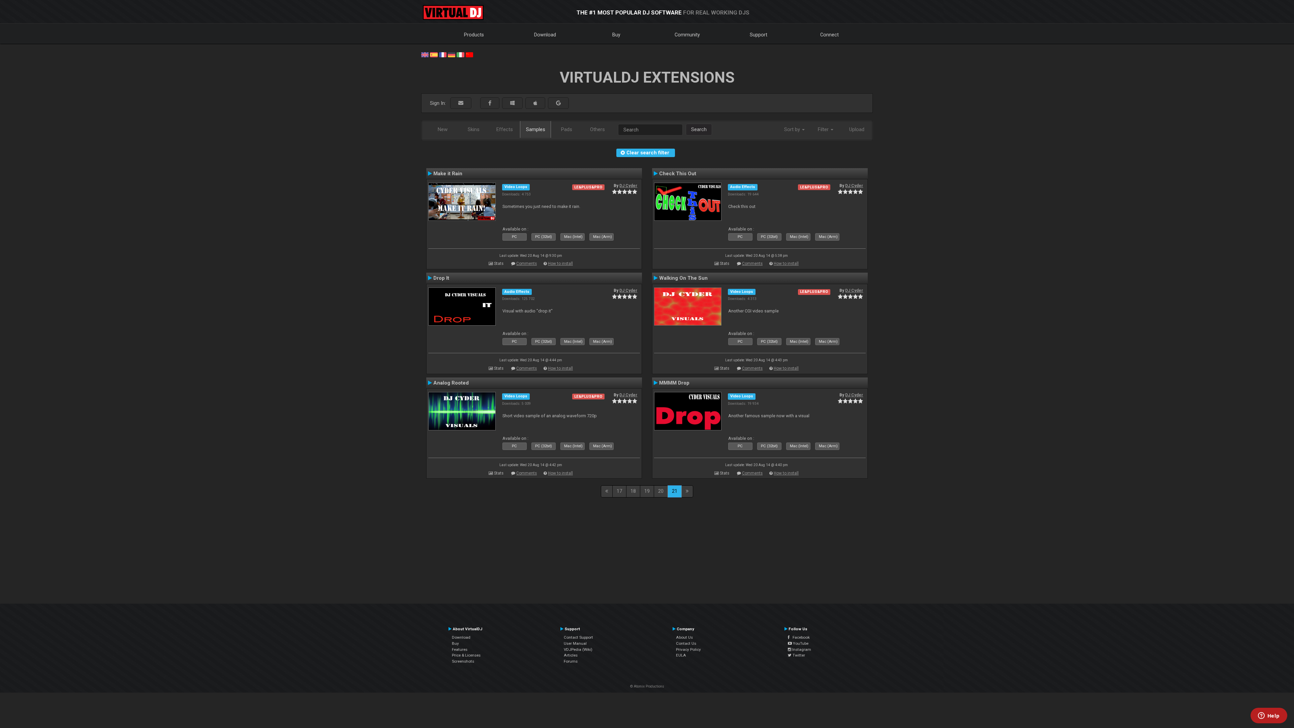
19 (647, 491)
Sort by (792, 129)
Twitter (798, 655)
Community (687, 34)
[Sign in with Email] (460, 103)
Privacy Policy (688, 649)
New (443, 129)
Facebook (800, 637)
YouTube (800, 643)
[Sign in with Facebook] (489, 103)
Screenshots (463, 661)
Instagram (801, 649)
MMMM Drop (674, 383)
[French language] (442, 54)
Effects (504, 129)
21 (674, 491)
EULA (681, 655)
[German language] (451, 54)
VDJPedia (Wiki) (578, 649)
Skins (474, 129)
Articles (571, 655)
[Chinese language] (469, 54)
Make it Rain (447, 174)
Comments (526, 263)
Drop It (441, 278)
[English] (425, 54)
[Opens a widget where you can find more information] (1268, 716)
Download (545, 34)
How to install (560, 263)
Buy (616, 34)
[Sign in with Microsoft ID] (512, 103)
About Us (684, 637)
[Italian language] (460, 54)
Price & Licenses (466, 655)
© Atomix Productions (647, 686)
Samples (535, 129)
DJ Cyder (628, 185)
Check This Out (677, 174)
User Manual (575, 643)
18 (633, 491)
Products (474, 34)
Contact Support (578, 637)
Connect (829, 34)
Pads (566, 129)
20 (661, 491)
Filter (824, 129)
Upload (856, 129)
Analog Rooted (451, 383)
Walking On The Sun (683, 278)
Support (758, 34)
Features (459, 649)
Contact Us (686, 643)
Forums (571, 661)
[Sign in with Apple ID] (535, 103)
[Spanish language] (433, 54)
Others (597, 129)
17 (619, 491)
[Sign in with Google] (558, 103)
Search (699, 129)
